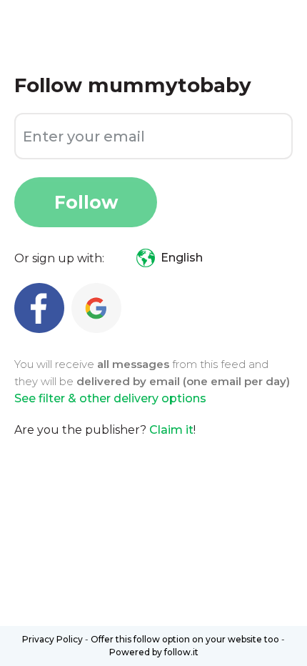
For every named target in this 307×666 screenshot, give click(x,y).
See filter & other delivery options (110, 398)
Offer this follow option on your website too (185, 639)
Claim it (171, 430)
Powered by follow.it (153, 652)
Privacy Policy (52, 639)
